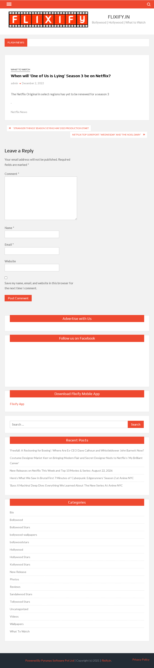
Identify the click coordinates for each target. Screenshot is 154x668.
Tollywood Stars (20, 601)
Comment (12, 173)
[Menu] (9, 4)
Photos (14, 579)
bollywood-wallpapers (23, 534)
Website (10, 261)
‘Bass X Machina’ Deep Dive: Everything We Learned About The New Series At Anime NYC (66, 485)
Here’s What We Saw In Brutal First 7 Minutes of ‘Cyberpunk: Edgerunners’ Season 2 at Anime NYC (72, 478)
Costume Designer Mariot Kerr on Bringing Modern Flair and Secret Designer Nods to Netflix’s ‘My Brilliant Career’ (76, 460)
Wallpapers (17, 624)
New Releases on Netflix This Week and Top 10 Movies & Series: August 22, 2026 (61, 470)
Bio (12, 512)
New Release (18, 572)
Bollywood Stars (20, 527)
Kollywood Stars (20, 564)
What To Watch (20, 69)
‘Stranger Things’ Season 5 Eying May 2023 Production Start (51, 128)
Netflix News (19, 112)
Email (9, 244)
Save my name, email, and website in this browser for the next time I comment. (39, 285)
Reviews (15, 586)
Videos (14, 616)
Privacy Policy (140, 659)
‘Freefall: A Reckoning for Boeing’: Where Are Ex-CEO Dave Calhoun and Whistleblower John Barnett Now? (77, 450)
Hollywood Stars (20, 557)
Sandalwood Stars (21, 594)
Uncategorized (19, 609)
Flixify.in (119, 16)
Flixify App (17, 404)
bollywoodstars (19, 542)
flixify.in (106, 660)
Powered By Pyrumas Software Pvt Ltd (49, 660)
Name (9, 228)
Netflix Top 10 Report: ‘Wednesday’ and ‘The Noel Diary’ (106, 134)
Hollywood (16, 549)
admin (14, 83)
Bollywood (16, 519)
